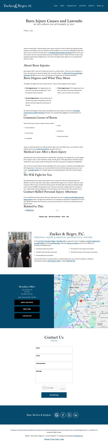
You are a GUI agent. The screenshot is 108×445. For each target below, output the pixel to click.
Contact (91, 6)
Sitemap (46, 439)
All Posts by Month (54, 217)
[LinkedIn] (75, 414)
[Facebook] (63, 414)
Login (62, 439)
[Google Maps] (56, 414)
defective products (43, 149)
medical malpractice (93, 241)
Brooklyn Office (27, 286)
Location (82, 6)
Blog (56, 6)
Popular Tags (43, 217)
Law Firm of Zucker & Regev (46, 241)
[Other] (69, 414)
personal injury (55, 243)
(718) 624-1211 (70, 261)
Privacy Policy (55, 439)
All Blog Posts (30, 210)
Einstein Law (79, 436)
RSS (67, 217)
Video (62, 6)
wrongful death (34, 170)
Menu (99, 6)
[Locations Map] (81, 301)
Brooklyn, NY (61, 241)
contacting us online (53, 261)
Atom (63, 217)
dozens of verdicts (73, 243)
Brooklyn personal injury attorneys (61, 53)
